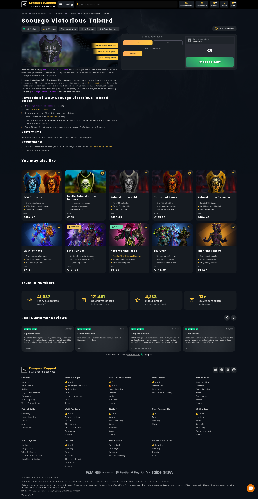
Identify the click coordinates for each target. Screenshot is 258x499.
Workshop (200, 427)
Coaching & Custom (31, 459)
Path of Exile (28, 409)
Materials (113, 427)
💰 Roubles (157, 445)
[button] (224, 4)
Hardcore (156, 389)
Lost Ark (69, 440)
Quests (155, 452)
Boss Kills (200, 424)
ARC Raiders (202, 409)
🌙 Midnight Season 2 (76, 385)
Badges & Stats (29, 448)
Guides (25, 389)
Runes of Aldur (203, 382)
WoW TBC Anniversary (120, 377)
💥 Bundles (70, 389)
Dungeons (113, 399)
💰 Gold (69, 382)
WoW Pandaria (72, 409)
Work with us (28, 385)
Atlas (24, 424)
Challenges (70, 424)
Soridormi (52, 116)
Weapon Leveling (117, 455)
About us (26, 382)
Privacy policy (28, 399)
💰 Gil (155, 413)
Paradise (69, 455)
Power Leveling (116, 389)
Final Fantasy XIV (161, 409)
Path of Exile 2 (204, 377)
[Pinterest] (233, 370)
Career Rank (114, 445)
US (168, 42)
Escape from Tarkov (162, 440)
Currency (200, 385)
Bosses (199, 399)
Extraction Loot (203, 431)
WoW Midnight (72, 377)
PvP (67, 399)
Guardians (70, 462)
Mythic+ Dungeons (74, 396)
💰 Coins (200, 413)
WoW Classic (158, 377)
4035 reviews (133, 354)
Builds (25, 420)
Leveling (156, 420)
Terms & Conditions (31, 403)
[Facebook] (221, 370)
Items (198, 392)
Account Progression (32, 455)
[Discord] (215, 370)
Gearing (112, 392)
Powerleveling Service (101, 147)
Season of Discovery (162, 392)
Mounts (155, 424)
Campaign (113, 452)
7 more (68, 403)
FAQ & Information (31, 392)
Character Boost (73, 427)
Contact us (27, 396)
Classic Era (157, 385)
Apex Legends (29, 440)
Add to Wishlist (226, 28)
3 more (112, 434)
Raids (67, 392)
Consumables (202, 396)
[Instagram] (227, 370)
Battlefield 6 (115, 440)
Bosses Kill (27, 427)
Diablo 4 (113, 409)
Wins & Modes (29, 452)
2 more (199, 403)
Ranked (25, 445)
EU (138, 42)
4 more (112, 403)
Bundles (113, 417)
